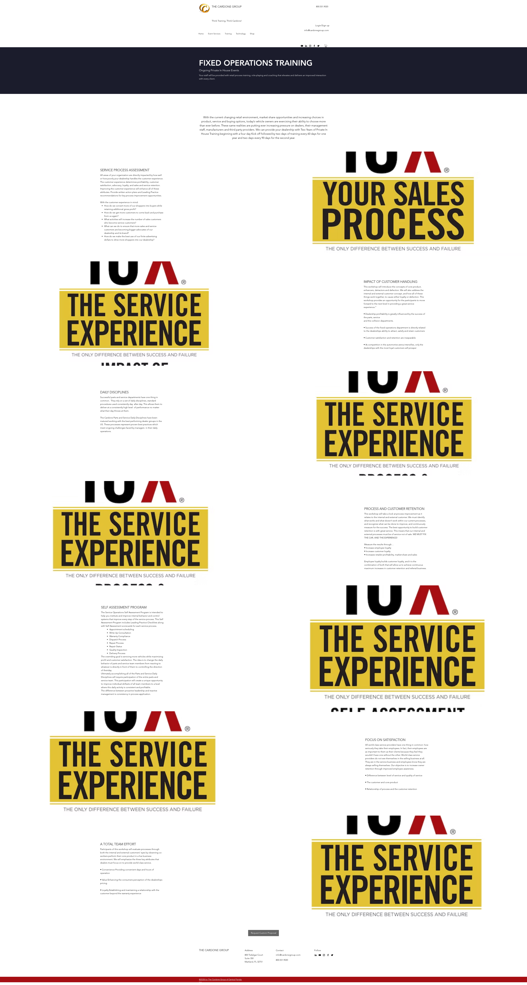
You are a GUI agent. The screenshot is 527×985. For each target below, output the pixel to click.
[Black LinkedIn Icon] (306, 45)
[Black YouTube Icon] (302, 45)
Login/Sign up (322, 25)
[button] (326, 45)
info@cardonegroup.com (316, 30)
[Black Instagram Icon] (310, 45)
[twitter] (318, 45)
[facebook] (314, 45)
